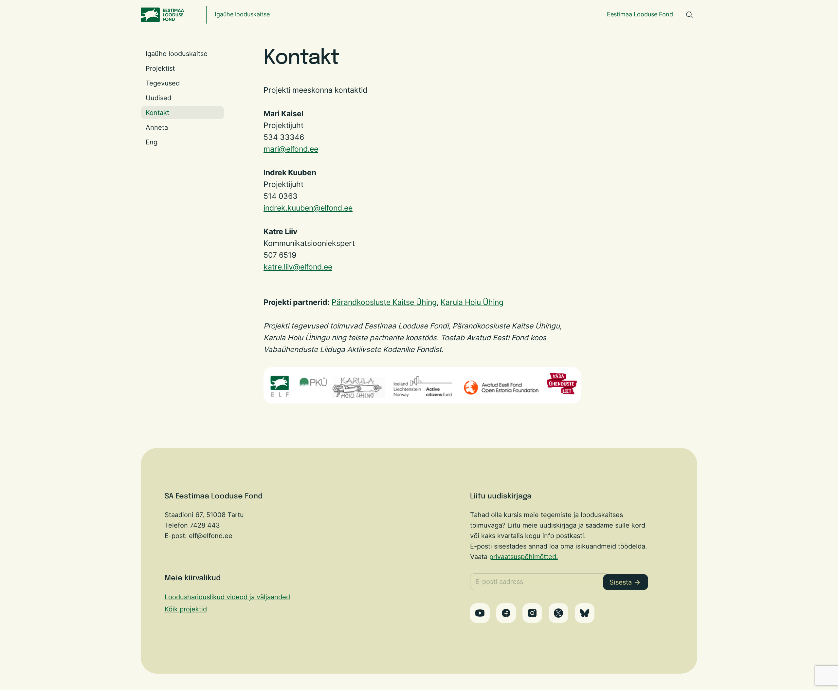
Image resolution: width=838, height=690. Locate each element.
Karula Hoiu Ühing (472, 302)
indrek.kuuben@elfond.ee (308, 207)
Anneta (157, 127)
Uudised (158, 98)
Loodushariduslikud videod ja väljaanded (227, 597)
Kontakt (157, 113)
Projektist (160, 68)
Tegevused (163, 83)
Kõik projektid (186, 609)
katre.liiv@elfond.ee (298, 266)
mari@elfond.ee (291, 148)
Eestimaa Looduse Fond (640, 14)
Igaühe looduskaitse (242, 14)
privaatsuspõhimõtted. (523, 557)
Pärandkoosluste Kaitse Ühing (384, 302)
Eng (151, 142)
